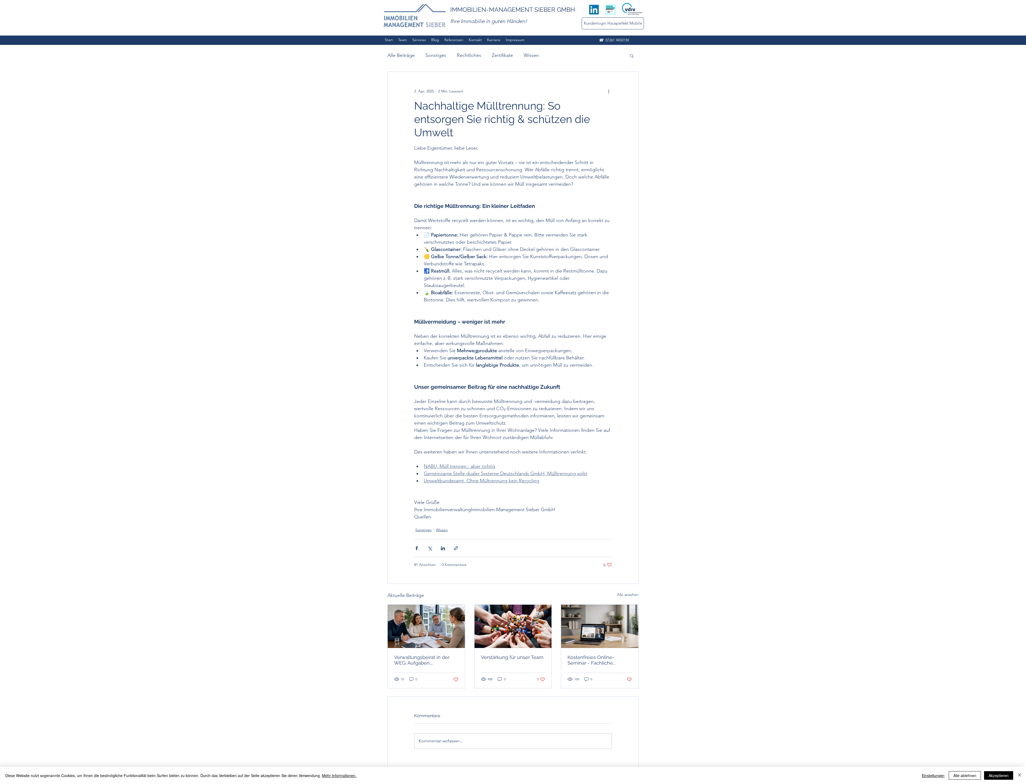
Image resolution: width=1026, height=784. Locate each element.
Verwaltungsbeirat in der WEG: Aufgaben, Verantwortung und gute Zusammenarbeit (422, 660)
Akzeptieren (999, 775)
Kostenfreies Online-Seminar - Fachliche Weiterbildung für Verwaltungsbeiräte (591, 660)
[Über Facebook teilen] (416, 548)
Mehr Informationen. (339, 775)
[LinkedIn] (594, 9)
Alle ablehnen (964, 775)
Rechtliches (469, 55)
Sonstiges (435, 55)
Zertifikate (502, 55)
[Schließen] (1019, 775)
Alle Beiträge (401, 55)
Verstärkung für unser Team (512, 657)
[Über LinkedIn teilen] (442, 548)
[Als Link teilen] (455, 548)
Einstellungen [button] (933, 775)
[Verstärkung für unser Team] (513, 626)
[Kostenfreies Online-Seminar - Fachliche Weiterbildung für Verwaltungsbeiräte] (599, 626)
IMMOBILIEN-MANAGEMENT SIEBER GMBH (512, 9)
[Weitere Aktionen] (608, 91)
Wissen (531, 55)
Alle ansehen (628, 594)
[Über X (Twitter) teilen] (429, 548)
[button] (631, 55)
